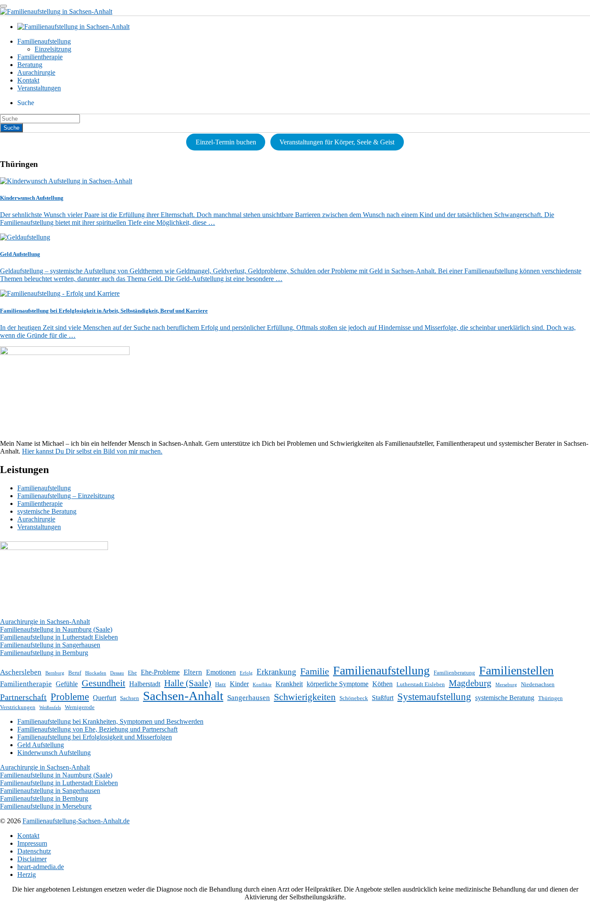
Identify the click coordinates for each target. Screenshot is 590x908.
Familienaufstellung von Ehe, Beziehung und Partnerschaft (97, 729)
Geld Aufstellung (40, 744)
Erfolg (246, 673)
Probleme (70, 696)
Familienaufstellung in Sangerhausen (50, 645)
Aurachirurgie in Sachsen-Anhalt (45, 621)
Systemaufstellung (434, 696)
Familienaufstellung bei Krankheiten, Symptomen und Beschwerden (110, 721)
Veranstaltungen (39, 88)
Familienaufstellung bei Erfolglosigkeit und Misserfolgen (94, 737)
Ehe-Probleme (160, 672)
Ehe (132, 672)
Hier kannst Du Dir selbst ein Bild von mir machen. (92, 451)
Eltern (193, 672)
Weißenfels (50, 707)
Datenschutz (34, 851)
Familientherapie (40, 57)
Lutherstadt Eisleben (421, 684)
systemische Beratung (46, 511)
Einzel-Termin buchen (226, 142)
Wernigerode (80, 707)
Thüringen (550, 698)
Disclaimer (32, 859)
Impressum (32, 843)
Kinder (239, 683)
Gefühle (67, 683)
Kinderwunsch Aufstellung (54, 752)
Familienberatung (454, 672)
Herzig (26, 874)
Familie (314, 671)
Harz (220, 684)
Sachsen (129, 698)
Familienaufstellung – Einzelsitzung (65, 495)
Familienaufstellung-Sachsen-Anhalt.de (76, 821)
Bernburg (54, 673)
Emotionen (221, 672)
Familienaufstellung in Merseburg (46, 806)
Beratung (29, 64)
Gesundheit (103, 683)
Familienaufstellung (44, 41)
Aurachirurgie (36, 72)
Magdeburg (470, 683)
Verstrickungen (17, 707)
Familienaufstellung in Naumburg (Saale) (56, 629)
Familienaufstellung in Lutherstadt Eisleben (59, 637)
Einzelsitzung (53, 49)
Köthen (382, 683)
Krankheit (289, 683)
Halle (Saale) (187, 683)
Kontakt (28, 80)
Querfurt (104, 697)
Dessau (117, 673)
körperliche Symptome (337, 683)
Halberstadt (144, 683)
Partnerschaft (23, 697)
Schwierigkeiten (305, 696)
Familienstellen (516, 670)
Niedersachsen (538, 684)
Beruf (74, 672)
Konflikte (262, 684)
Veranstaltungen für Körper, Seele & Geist (336, 142)
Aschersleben (20, 672)
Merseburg (506, 684)
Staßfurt (382, 697)
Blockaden (95, 673)
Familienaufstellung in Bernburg (44, 652)
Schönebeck (353, 698)
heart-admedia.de (40, 866)
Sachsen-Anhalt (183, 696)
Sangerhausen (248, 698)
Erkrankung (276, 671)
